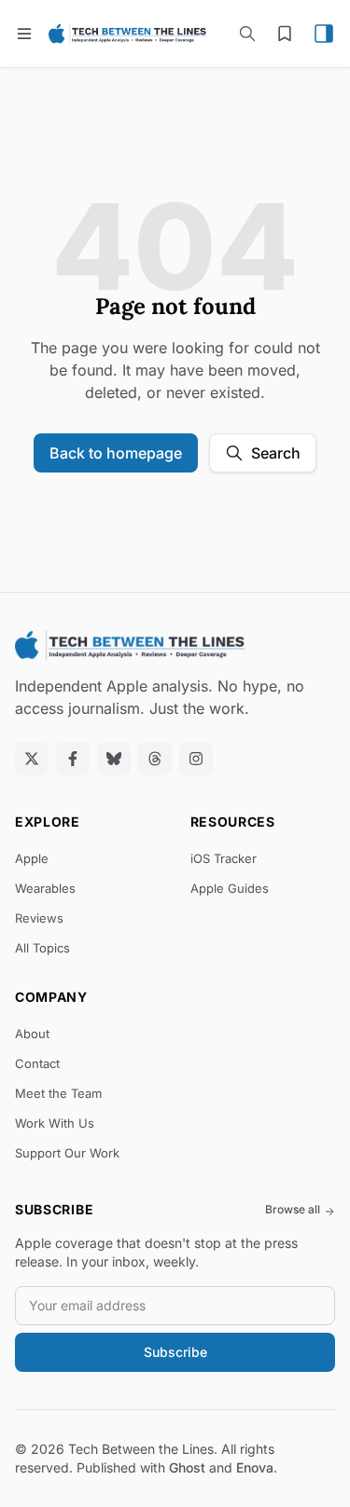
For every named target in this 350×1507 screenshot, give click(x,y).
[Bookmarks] (284, 33)
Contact (37, 1063)
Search (276, 453)
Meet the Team (58, 1093)
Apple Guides (229, 888)
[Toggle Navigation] (24, 33)
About (32, 1033)
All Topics (42, 947)
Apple (32, 858)
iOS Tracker (223, 858)
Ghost (187, 1467)
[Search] (247, 33)
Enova (254, 1467)
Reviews (39, 918)
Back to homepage (115, 453)
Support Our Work (67, 1152)
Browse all (292, 1209)
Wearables (45, 888)
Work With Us (54, 1123)
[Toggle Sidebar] (324, 33)
